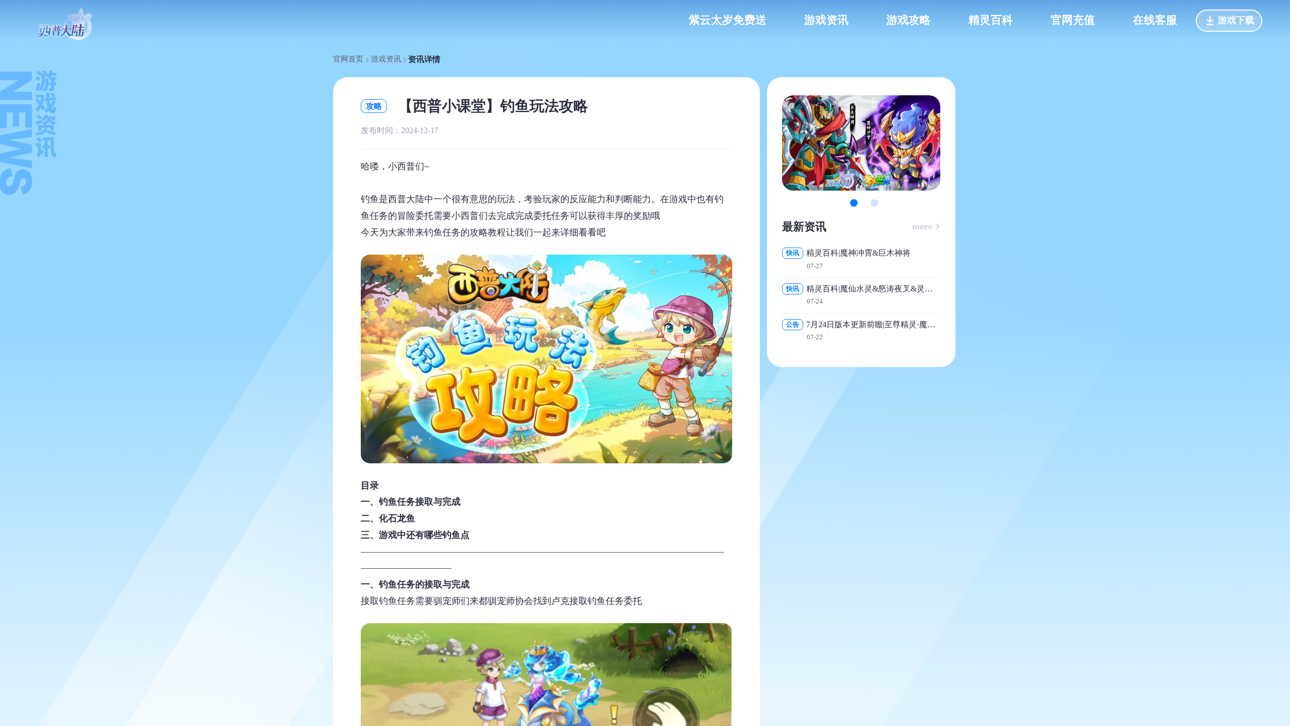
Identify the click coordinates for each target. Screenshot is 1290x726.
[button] (854, 203)
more (923, 226)
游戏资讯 (386, 59)
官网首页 (348, 59)
